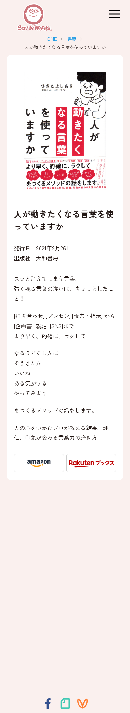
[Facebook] (48, 703)
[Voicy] (82, 703)
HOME (50, 38)
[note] (65, 703)
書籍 (71, 38)
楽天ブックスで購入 (91, 463)
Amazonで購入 (39, 463)
